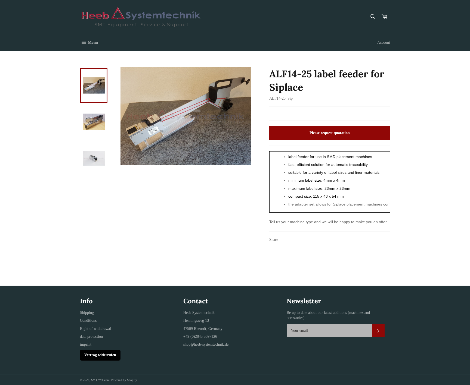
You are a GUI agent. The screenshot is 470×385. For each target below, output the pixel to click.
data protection (91, 336)
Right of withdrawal (95, 329)
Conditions (88, 320)
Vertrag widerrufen (100, 355)
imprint (85, 344)
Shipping (87, 313)
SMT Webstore (100, 379)
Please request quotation (330, 133)
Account (383, 42)
